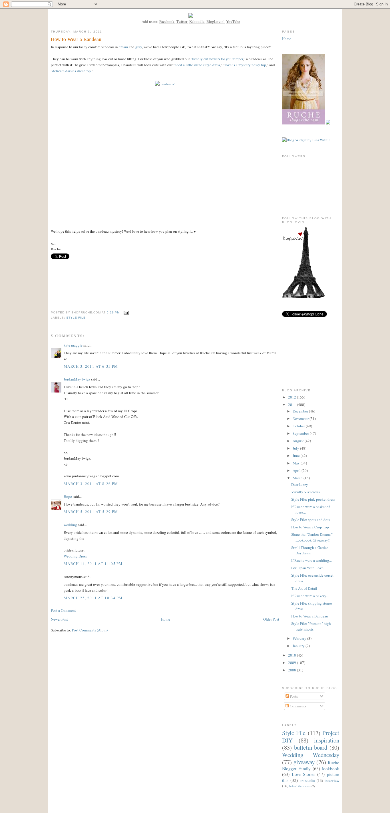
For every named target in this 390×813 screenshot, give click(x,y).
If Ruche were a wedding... (311, 560)
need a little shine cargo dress (197, 64)
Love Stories (303, 774)
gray (138, 46)
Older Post (271, 619)
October (299, 425)
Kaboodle (196, 21)
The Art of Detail (304, 588)
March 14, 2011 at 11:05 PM (93, 563)
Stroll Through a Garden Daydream (310, 550)
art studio (307, 780)
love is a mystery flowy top (245, 64)
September (301, 433)
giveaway (304, 762)
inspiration (326, 740)
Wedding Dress (75, 556)
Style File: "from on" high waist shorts (311, 626)
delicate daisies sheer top (71, 70)
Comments (297, 706)
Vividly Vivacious (305, 491)
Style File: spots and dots (310, 519)
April (297, 470)
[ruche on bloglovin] (303, 296)
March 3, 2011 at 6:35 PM (91, 366)
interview (332, 780)
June (297, 455)
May (297, 463)
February (300, 638)
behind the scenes (300, 786)
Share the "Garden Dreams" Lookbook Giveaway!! (312, 537)
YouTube (233, 21)
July (296, 448)
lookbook (330, 768)
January (299, 645)
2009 (292, 662)
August (299, 440)
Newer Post (59, 619)
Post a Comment (63, 610)
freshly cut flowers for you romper (217, 58)
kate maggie (73, 345)
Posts (293, 696)
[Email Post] (126, 312)
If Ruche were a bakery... (310, 595)
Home (165, 619)
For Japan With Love (307, 567)
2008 (292, 670)
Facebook (166, 21)
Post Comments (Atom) (90, 630)
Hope (68, 496)
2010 (292, 655)
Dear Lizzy (299, 484)
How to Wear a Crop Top (310, 527)
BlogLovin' (215, 21)
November (301, 418)
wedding (70, 524)
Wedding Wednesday (310, 755)
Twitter (181, 21)
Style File (76, 317)
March (298, 477)
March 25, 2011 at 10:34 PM (93, 597)
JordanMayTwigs (77, 379)
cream (123, 46)
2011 (292, 404)
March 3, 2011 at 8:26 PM (91, 483)
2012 (292, 397)
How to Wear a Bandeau (309, 616)
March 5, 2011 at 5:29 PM (91, 511)
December (301, 411)
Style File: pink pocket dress (313, 499)
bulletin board (310, 747)
